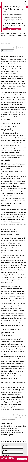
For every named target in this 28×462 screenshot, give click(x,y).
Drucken (25, 47)
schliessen (25, 4)
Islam (24, 426)
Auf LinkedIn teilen (22, 47)
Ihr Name (5, 445)
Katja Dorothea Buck (14, 44)
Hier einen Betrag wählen (12, 29)
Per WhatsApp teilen (16, 47)
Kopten (13, 433)
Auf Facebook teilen (13, 47)
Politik (3, 426)
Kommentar (6, 455)
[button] (7, 51)
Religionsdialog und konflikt (10, 428)
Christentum (18, 426)
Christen (4, 435)
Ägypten (10, 435)
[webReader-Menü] (2, 51)
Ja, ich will (22, 459)
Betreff (4, 450)
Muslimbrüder (5, 433)
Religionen (9, 426)
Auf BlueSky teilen (19, 47)
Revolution (19, 433)
